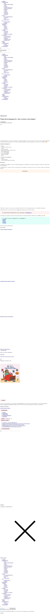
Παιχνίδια (6, 28)
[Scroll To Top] (0, 606)
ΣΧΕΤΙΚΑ (4, 412)
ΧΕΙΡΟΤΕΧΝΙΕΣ (5, 2)
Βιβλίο (5, 25)
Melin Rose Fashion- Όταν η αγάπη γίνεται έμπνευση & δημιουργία (13, 425)
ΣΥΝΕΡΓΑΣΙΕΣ (5, 414)
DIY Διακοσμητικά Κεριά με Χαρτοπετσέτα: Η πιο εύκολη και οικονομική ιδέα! (16, 423)
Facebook (4, 221)
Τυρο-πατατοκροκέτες (6, 349)
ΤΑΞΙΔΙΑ (4, 29)
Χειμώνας (6, 14)
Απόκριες (6, 6)
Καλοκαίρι (6, 12)
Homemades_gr (29, 212)
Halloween (6, 9)
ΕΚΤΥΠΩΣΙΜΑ (5, 46)
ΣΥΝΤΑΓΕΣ (4, 35)
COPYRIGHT (4, 416)
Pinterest (8, 408)
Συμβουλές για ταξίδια (8, 34)
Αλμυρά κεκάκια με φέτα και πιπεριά (7, 281)
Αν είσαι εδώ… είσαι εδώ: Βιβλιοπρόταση (9, 422)
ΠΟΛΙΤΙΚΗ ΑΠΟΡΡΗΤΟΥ (6, 415)
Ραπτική (5, 22)
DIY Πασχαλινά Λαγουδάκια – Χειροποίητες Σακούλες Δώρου (13, 424)
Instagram (4, 219)
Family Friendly (3, 42)
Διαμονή (5, 33)
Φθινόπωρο (6, 13)
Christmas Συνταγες (7, 39)
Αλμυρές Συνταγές (7, 36)
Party (5, 3)
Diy (3, 20)
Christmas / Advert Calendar (8, 4)
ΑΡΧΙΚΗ (3, 1)
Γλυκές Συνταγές (7, 37)
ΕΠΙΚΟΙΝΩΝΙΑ (5, 413)
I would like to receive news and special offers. (9, 609)
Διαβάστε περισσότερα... (4, 406)
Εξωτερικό (6, 31)
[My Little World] (3, 50)
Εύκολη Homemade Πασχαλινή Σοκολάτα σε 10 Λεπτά (11, 426)
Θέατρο (5, 27)
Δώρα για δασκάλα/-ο (8, 8)
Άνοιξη (5, 10)
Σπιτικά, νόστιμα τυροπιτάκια (6, 229)
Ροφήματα (6, 38)
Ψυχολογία (6, 17)
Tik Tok (4, 220)
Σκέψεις (5, 44)
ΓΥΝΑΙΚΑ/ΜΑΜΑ (5, 43)
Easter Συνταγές (7, 40)
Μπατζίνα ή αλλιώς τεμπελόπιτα (6, 316)
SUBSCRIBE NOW (12, 608)
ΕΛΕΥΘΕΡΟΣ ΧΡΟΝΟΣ (4, 24)
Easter (5, 5)
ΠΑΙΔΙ (3, 15)
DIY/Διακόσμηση (7, 21)
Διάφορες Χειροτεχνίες (8, 7)
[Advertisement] (25, 107)
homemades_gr (3, 121)
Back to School (6, 19)
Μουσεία (5, 26)
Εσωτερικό (6, 32)
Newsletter (4, 222)
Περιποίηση (6, 45)
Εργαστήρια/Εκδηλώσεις (8, 16)
